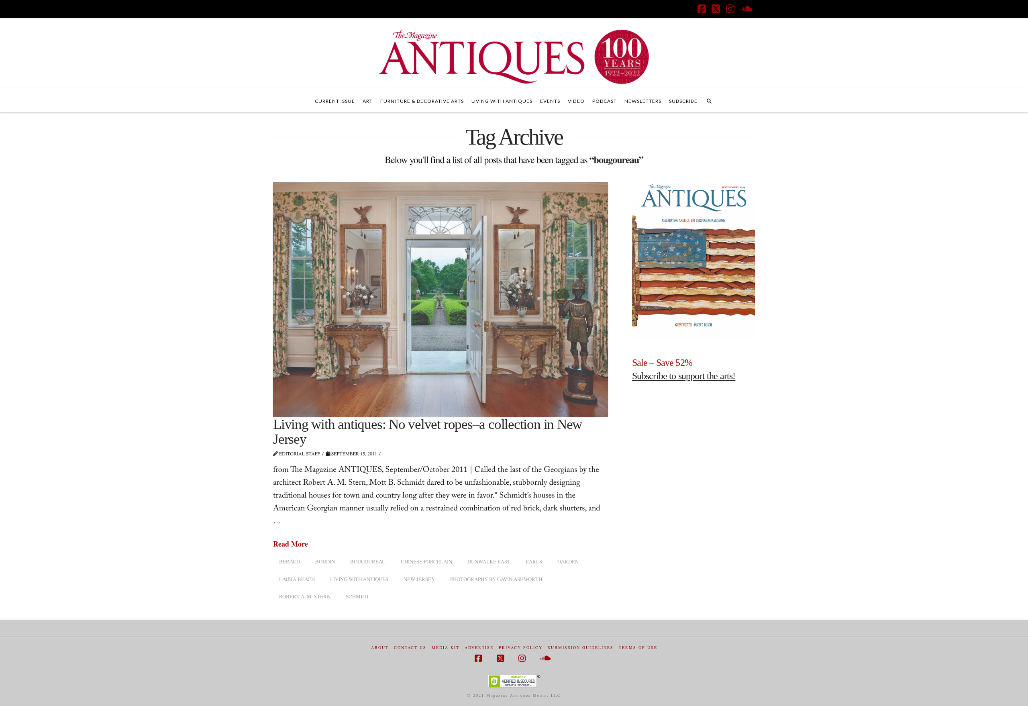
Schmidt (357, 596)
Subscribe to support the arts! (684, 376)
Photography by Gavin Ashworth (496, 579)
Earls (534, 561)
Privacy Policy (521, 647)
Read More (290, 544)
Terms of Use (638, 647)
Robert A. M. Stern (304, 596)
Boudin (325, 561)
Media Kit (445, 647)
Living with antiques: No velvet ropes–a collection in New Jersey (427, 431)
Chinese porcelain (426, 561)
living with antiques (359, 579)
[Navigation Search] (709, 100)
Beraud (289, 561)
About (380, 647)
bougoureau (368, 561)
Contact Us (410, 647)
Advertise (479, 647)
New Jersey (419, 579)
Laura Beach (297, 579)
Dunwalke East (488, 561)
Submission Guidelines (581, 647)
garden (568, 561)
